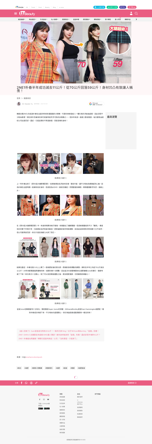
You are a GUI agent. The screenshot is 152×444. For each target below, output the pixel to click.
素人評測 (62, 419)
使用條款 (80, 410)
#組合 (19, 368)
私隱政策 (80, 414)
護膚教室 (131, 383)
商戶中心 (122, 7)
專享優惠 (62, 432)
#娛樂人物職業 (37, 368)
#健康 (73, 368)
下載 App (132, 7)
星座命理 (76, 19)
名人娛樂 (54, 19)
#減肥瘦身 (81, 368)
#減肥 (27, 368)
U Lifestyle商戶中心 (80, 402)
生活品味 (43, 19)
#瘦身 (65, 368)
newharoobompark (34, 357)
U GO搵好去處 (100, 7)
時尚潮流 (32, 19)
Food (40, 7)
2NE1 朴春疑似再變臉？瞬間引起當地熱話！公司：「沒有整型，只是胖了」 (48, 339)
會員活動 (62, 429)
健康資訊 (65, 19)
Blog (54, 7)
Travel (33, 7)
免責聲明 (80, 407)
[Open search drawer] (136, 13)
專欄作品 (62, 423)
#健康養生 (49, 368)
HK (27, 7)
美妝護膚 (21, 19)
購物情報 (97, 19)
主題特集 (62, 426)
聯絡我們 (80, 417)
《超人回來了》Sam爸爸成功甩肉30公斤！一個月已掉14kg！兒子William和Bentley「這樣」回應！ (59, 331)
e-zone (61, 7)
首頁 (18, 98)
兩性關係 (86, 19)
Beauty (47, 7)
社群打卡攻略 (113, 7)
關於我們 (80, 397)
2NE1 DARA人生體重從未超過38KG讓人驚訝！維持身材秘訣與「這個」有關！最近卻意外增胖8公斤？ (59, 335)
